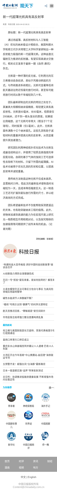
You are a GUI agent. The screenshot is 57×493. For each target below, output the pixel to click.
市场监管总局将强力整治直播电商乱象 (23, 317)
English (32, 477)
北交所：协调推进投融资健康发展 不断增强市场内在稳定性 (28, 378)
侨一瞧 (45, 444)
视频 (21, 467)
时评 (21, 461)
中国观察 (45, 423)
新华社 (11, 444)
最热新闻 (7, 325)
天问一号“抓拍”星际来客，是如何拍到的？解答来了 (29, 281)
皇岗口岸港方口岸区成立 (16, 339)
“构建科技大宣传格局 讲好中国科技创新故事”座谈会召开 (28, 266)
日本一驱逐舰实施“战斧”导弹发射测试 (23, 370)
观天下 (26, 5)
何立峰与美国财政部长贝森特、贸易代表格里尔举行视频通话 (29, 332)
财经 (49, 461)
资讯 (35, 461)
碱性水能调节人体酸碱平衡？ (18, 298)
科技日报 (29, 252)
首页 (7, 461)
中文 (23, 477)
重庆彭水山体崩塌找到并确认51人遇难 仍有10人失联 (28, 347)
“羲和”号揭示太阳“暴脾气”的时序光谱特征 (25, 304)
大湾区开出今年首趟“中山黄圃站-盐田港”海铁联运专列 (28, 356)
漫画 (7, 467)
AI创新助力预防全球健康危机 (18, 273)
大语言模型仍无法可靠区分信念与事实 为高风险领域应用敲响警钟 (28, 290)
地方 (35, 467)
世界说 (28, 423)
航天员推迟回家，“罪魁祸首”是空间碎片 (24, 311)
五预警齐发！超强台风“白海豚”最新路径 (24, 364)
